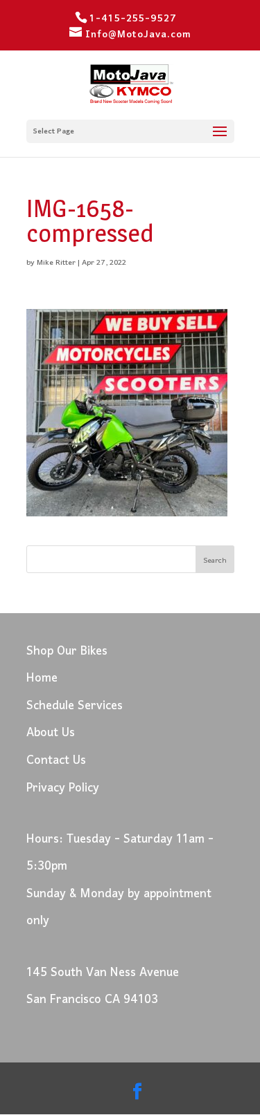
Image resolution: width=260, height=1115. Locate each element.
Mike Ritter (56, 262)
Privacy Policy (62, 788)
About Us (50, 733)
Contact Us (56, 761)
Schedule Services (74, 706)
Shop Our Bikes (66, 651)
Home (42, 678)
